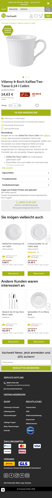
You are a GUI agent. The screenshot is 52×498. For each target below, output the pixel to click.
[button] (37, 105)
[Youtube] (27, 477)
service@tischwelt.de (14, 389)
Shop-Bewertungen (11, 426)
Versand (3, 99)
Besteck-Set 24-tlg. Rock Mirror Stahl (13, 313)
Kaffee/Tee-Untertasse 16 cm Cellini (13, 245)
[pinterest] (22, 477)
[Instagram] (16, 477)
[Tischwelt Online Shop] (8, 15)
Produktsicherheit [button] (9, 179)
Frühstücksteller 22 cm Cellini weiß (38, 245)
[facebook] (11, 477)
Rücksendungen (10, 415)
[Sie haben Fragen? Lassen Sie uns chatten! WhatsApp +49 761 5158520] (6, 477)
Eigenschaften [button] (8, 173)
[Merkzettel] (36, 16)
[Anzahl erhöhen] (20, 105)
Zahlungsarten (9, 411)
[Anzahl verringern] (10, 105)
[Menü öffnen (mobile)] (48, 16)
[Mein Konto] (31, 16)
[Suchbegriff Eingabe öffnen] (48, 9)
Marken (13, 23)
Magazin (13, 9)
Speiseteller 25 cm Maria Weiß (38, 313)
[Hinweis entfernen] (48, 3)
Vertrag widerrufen (14, 395)
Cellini (33, 23)
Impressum (30, 419)
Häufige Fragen (10, 422)
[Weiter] (47, 238)
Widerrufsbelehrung (34, 415)
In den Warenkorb (26, 113)
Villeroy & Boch (23, 23)
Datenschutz (31, 407)
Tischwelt (5, 23)
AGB (27, 411)
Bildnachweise (31, 423)
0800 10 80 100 (27, 202)
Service (24, 9)
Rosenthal (31, 317)
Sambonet (5, 317)
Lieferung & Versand (11, 407)
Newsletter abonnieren (26, 368)
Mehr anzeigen (7, 168)
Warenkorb (13, 273)
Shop (3, 9)
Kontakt (7, 430)
